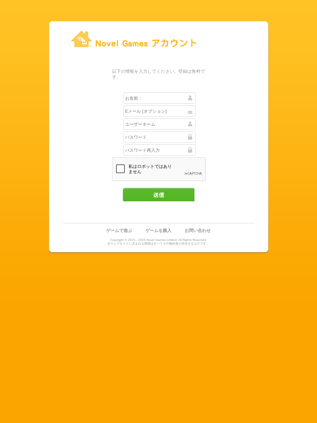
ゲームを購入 (158, 230)
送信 (158, 194)
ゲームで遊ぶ (119, 230)
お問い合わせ (198, 230)
